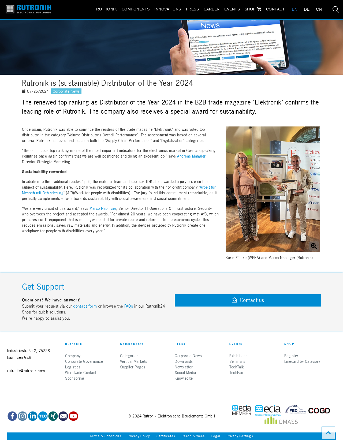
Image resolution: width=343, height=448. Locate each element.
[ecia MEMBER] (268, 410)
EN (295, 9)
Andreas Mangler (191, 156)
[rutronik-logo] (26, 9)
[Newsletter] (63, 416)
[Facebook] (12, 416)
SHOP (251, 9)
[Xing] (53, 416)
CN (319, 9)
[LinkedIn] (33, 416)
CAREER (212, 9)
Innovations (167, 9)
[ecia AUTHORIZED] (241, 410)
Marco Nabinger (103, 208)
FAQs (129, 306)
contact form (85, 306)
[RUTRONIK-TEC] (43, 416)
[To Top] (328, 433)
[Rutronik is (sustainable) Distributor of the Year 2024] (273, 189)
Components (136, 9)
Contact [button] (275, 9)
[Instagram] (22, 416)
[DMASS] (281, 421)
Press (192, 9)
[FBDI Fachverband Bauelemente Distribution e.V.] (295, 410)
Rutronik (106, 9)
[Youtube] (73, 416)
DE (307, 9)
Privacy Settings (240, 436)
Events (232, 9)
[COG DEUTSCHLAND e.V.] (319, 410)
